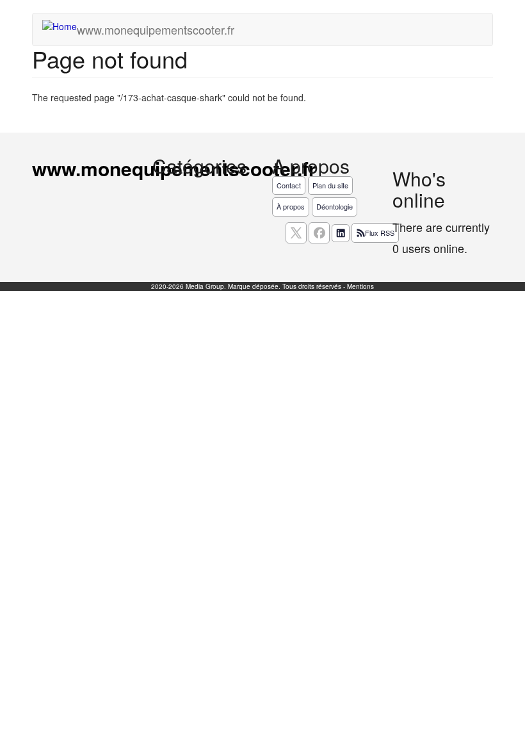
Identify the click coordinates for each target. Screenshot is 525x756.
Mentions (360, 286)
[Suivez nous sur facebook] (319, 232)
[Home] (64, 26)
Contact (289, 185)
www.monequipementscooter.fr (155, 29)
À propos (291, 206)
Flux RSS (379, 232)
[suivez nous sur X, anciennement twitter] (296, 232)
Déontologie (334, 206)
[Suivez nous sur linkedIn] (341, 233)
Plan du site (330, 185)
